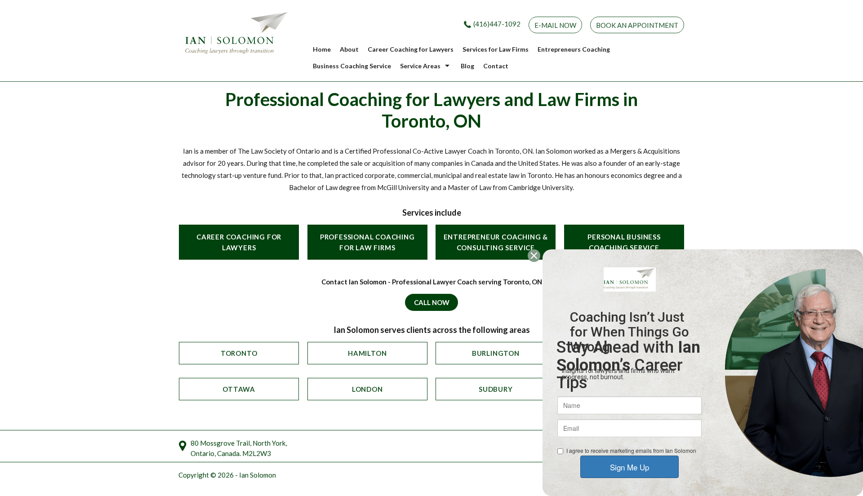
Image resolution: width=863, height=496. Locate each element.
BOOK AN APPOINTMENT (637, 25)
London (367, 389)
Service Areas (420, 66)
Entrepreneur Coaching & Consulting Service (496, 242)
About (349, 49)
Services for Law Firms (496, 49)
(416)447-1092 (496, 24)
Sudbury (496, 389)
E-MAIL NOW (555, 25)
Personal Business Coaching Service (624, 242)
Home (322, 49)
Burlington (496, 353)
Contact (495, 66)
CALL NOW (431, 302)
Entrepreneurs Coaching (574, 49)
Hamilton (367, 353)
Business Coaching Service (352, 66)
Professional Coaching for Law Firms (367, 242)
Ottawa (238, 389)
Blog (467, 66)
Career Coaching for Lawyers (411, 49)
